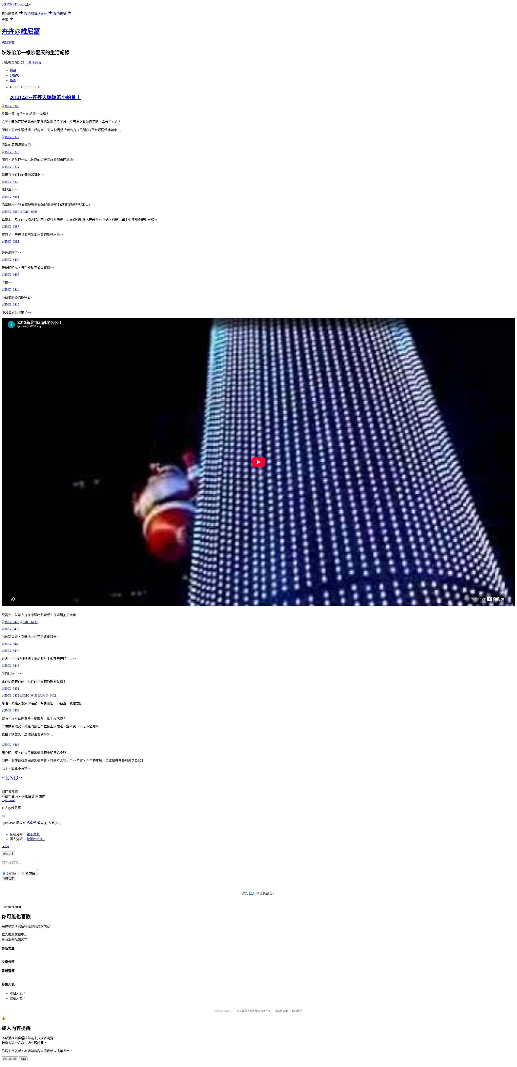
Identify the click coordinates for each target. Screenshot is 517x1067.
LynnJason (8, 800)
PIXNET (228, 1010)
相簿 (13, 70)
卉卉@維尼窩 (21, 31)
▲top (5, 846)
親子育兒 (33, 834)
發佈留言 (8, 878)
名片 (13, 80)
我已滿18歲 (10, 1059)
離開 (23, 1059)
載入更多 (8, 853)
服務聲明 (297, 1010)
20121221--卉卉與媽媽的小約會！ (45, 97)
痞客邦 (31, 823)
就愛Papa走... (36, 839)
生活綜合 (34, 62)
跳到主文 (8, 42)
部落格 (14, 75)
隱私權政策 (281, 1010)
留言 (40, 823)
